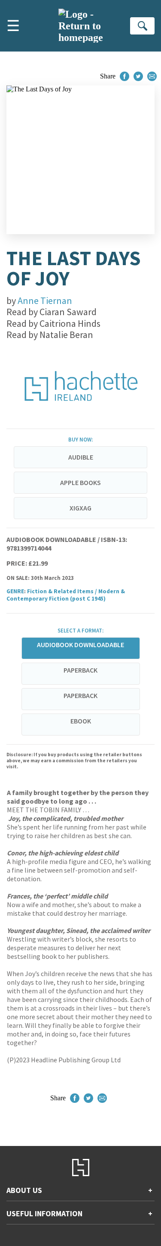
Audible (80, 457)
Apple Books (80, 482)
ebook (80, 721)
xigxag (80, 508)
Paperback (80, 670)
